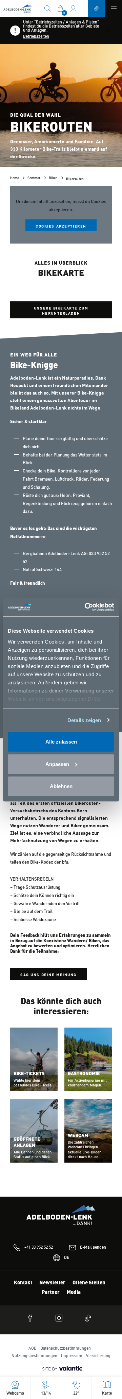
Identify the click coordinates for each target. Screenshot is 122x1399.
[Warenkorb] (60, 8)
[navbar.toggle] (113, 8)
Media (74, 1292)
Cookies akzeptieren (61, 226)
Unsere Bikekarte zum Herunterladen (61, 310)
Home (14, 178)
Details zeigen (84, 720)
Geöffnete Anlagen (27, 1142)
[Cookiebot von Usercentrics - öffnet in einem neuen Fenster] (86, 606)
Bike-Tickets (29, 1073)
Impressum (71, 1356)
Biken (53, 178)
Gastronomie (84, 1073)
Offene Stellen (89, 1283)
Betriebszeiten (36, 37)
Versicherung (98, 1356)
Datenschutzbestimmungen (65, 1349)
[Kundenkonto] (73, 8)
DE (66, 1258)
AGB (32, 1349)
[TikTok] (90, 1318)
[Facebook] (32, 1318)
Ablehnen (61, 786)
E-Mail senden (93, 1248)
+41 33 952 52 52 (38, 1248)
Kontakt (23, 1283)
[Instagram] (61, 1318)
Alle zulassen (61, 742)
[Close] (107, 30)
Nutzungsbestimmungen (34, 1356)
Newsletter (52, 1283)
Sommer (33, 178)
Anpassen (57, 764)
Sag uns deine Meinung (48, 974)
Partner (51, 1292)
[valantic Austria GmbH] (61, 1368)
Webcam (78, 1135)
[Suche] (47, 8)
